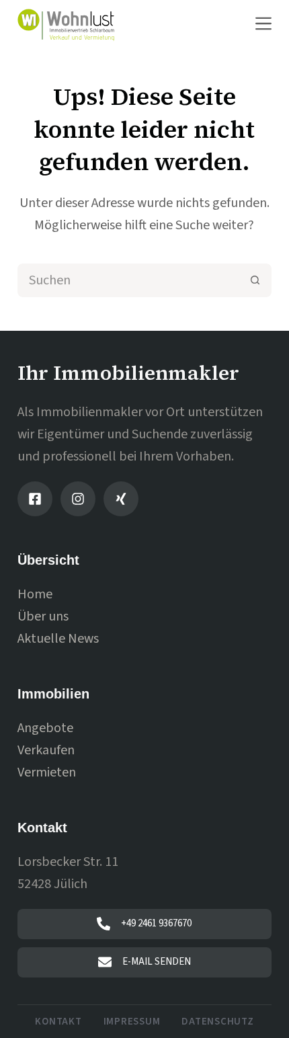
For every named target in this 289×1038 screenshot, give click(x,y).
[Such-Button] (254, 280)
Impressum (132, 1022)
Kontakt (58, 1022)
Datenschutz (217, 1022)
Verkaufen (46, 750)
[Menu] (263, 23)
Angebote (45, 728)
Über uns (43, 616)
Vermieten (46, 772)
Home (34, 594)
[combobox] (129, 280)
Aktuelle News (58, 638)
